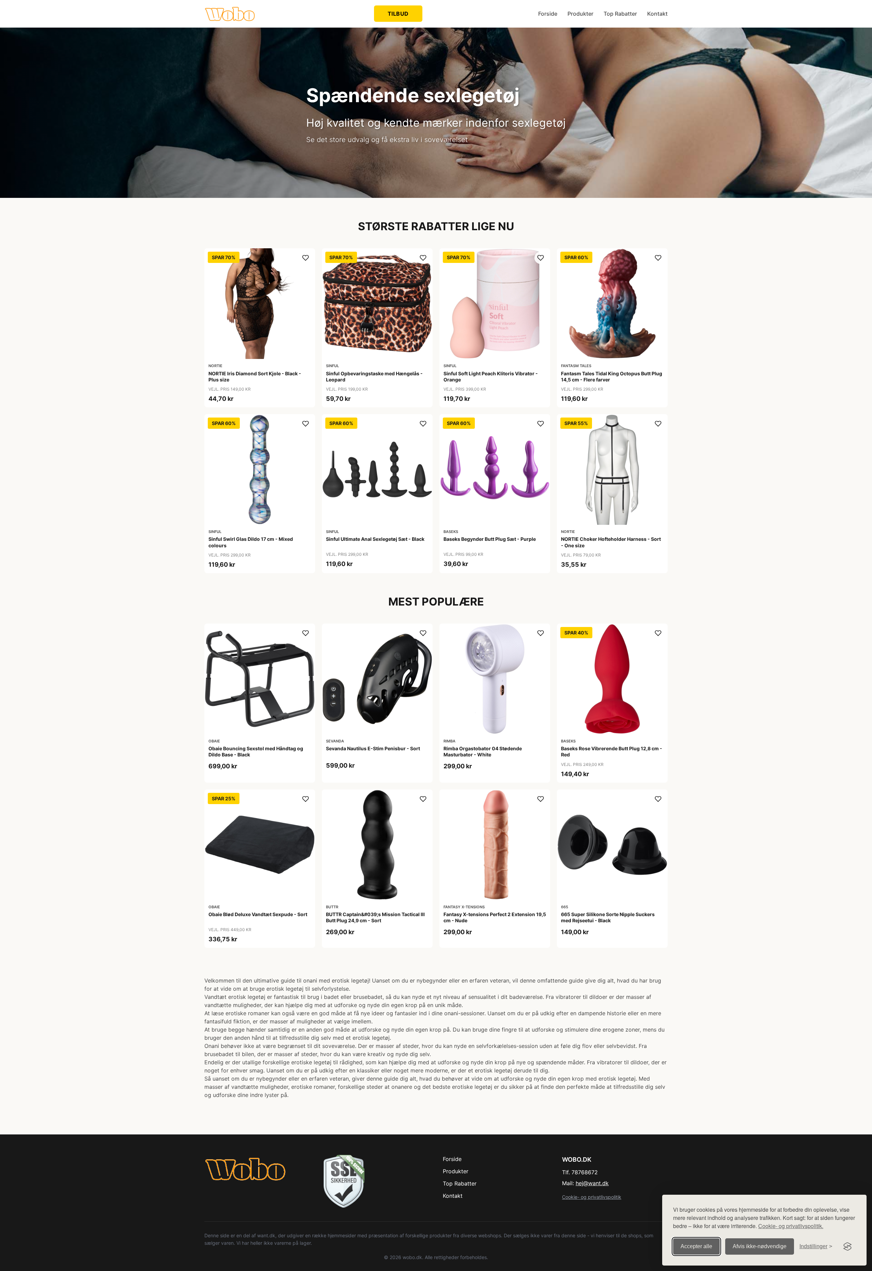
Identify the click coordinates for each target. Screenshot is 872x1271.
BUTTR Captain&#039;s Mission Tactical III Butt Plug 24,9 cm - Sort (375, 917)
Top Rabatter (620, 13)
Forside (547, 13)
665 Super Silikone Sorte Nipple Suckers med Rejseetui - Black (608, 917)
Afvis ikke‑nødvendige (760, 1246)
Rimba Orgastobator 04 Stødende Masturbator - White (482, 751)
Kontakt (657, 13)
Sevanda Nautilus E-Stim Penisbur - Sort (373, 748)
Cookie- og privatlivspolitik (591, 1197)
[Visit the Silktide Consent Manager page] (847, 1246)
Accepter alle (696, 1246)
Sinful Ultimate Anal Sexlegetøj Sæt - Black (375, 539)
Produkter (580, 13)
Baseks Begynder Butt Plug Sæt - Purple (489, 539)
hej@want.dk (592, 1183)
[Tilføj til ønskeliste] (305, 258)
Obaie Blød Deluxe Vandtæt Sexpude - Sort (257, 914)
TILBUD (398, 13)
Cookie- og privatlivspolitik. (790, 1226)
